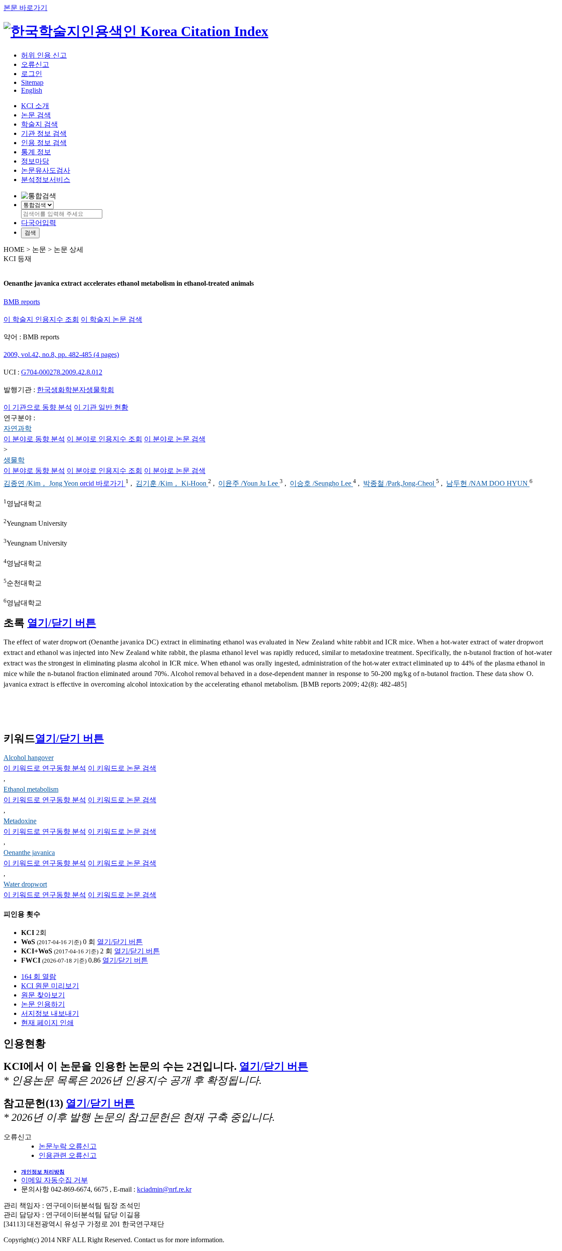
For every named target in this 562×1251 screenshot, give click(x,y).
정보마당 (35, 161)
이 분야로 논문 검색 (174, 439)
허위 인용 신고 (44, 55)
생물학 (14, 460)
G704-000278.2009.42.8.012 (61, 372)
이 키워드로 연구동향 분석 (45, 768)
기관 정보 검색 (44, 133)
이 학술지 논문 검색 (111, 319)
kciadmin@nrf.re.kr (164, 1189)
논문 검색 (36, 115)
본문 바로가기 (25, 7)
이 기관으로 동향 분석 (38, 407)
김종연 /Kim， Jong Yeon (42, 483)
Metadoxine (20, 821)
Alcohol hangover (29, 757)
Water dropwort (25, 884)
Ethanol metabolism (31, 789)
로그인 (31, 73)
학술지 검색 (39, 124)
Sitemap (32, 82)
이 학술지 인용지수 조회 (41, 319)
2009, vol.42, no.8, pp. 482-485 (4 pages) (61, 354)
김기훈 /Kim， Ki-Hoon (172, 483)
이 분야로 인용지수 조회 (104, 439)
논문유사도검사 (45, 170)
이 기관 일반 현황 (101, 407)
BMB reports (22, 301)
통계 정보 (36, 152)
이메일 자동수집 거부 (54, 1180)
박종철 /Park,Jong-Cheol (399, 483)
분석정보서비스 (45, 179)
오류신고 (35, 64)
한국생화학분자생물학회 (75, 389)
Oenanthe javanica (29, 852)
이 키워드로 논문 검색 (122, 768)
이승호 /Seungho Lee (321, 483)
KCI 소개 (35, 105)
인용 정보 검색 (44, 142)
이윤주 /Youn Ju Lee (249, 483)
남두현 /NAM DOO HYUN (488, 483)
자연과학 (18, 428)
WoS (28, 942)
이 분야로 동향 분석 (34, 439)
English (31, 90)
